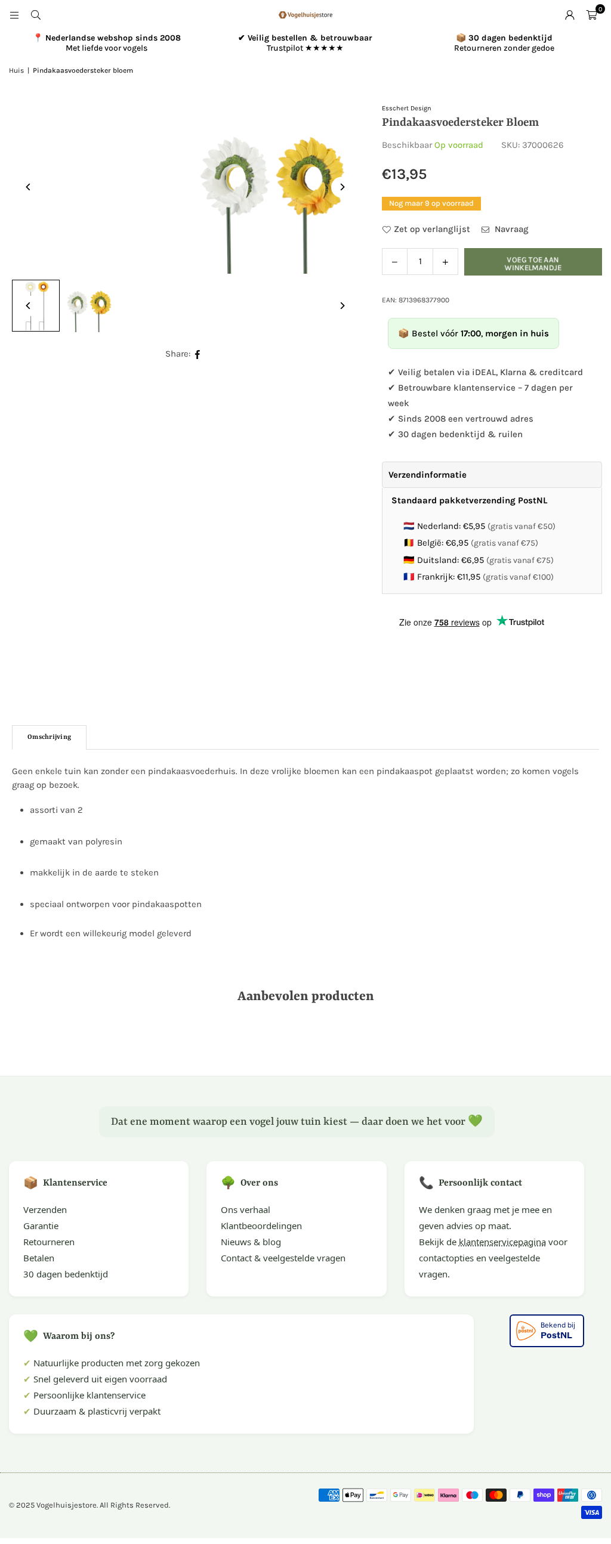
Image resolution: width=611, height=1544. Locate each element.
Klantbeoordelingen (261, 1226)
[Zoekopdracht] (36, 15)
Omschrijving (49, 737)
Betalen (38, 1258)
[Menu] (14, 15)
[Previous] (28, 187)
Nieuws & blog (251, 1242)
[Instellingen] (570, 15)
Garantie (40, 1226)
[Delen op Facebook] (197, 354)
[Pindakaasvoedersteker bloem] (89, 306)
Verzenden (45, 1209)
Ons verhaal (245, 1209)
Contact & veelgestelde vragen (283, 1258)
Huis (16, 70)
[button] (591, 15)
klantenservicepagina (502, 1242)
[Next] (341, 187)
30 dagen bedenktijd (65, 1274)
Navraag (510, 229)
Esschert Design (406, 108)
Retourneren (49, 1242)
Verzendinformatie (427, 474)
